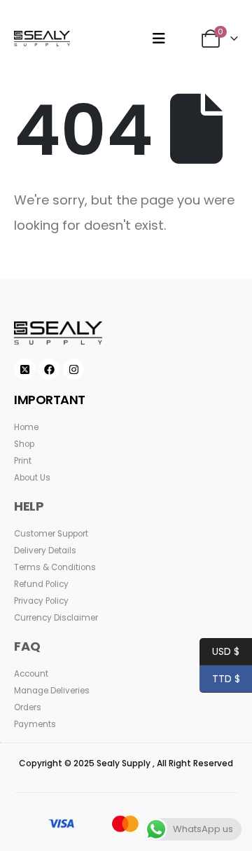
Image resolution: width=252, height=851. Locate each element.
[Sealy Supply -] (42, 38)
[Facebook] (48, 369)
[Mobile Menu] (159, 38)
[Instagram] (73, 369)
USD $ (219, 651)
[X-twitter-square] (24, 369)
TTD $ (220, 679)
